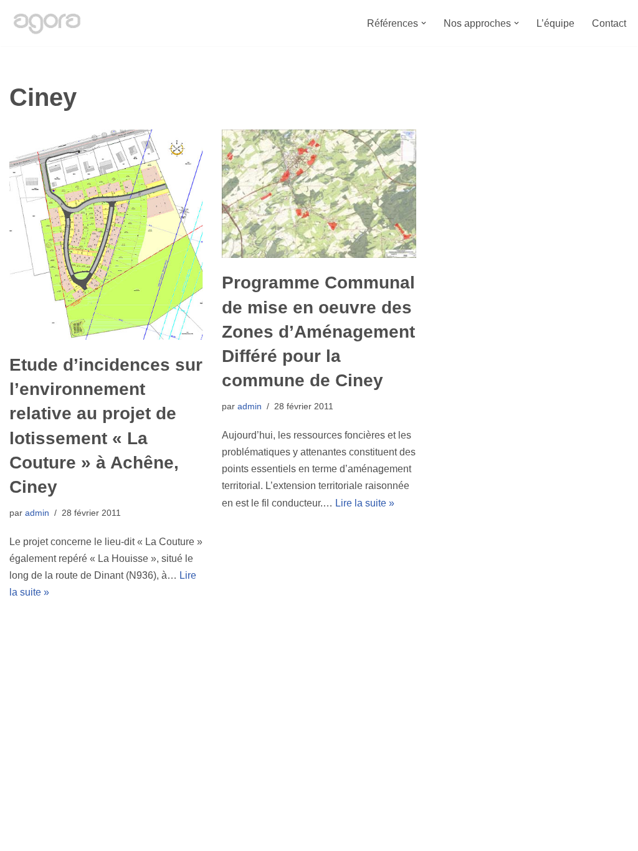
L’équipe (555, 23)
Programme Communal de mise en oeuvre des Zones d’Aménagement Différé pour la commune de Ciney (318, 331)
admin (37, 513)
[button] (423, 23)
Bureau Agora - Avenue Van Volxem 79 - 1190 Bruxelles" (134, 835)
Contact (609, 23)
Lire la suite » (364, 503)
